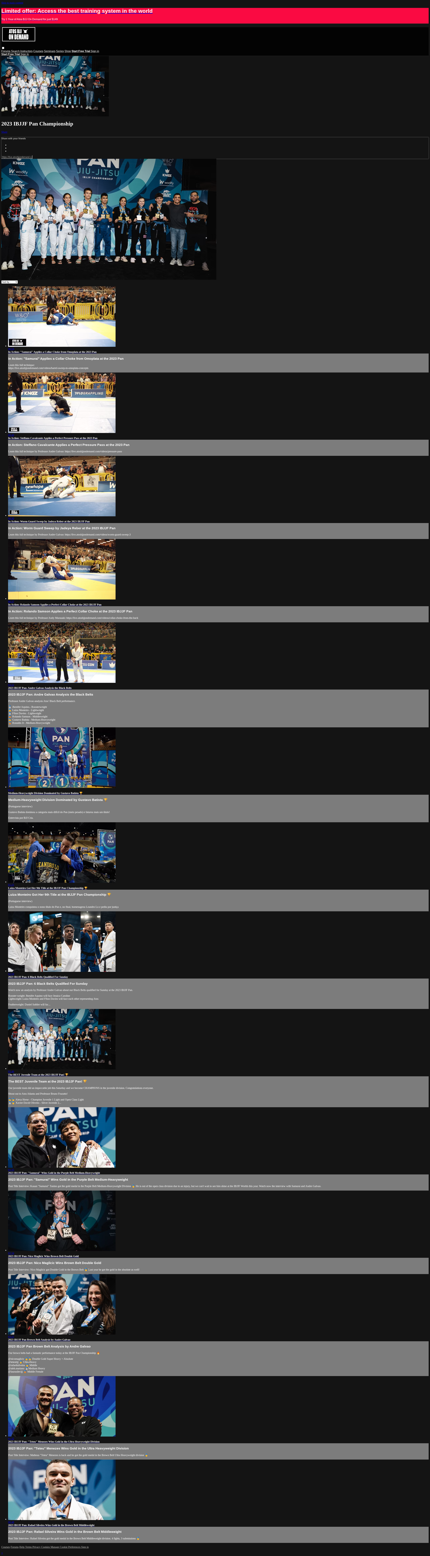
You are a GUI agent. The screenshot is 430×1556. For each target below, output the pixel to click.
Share (4, 132)
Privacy (36, 1547)
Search (15, 51)
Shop (67, 51)
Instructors (26, 51)
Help (22, 1547)
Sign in (95, 51)
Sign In (24, 54)
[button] (3, 48)
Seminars (49, 51)
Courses (38, 51)
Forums (6, 51)
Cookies (46, 1547)
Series (60, 51)
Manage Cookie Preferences (66, 1547)
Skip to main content (12, 2)
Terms (28, 1547)
